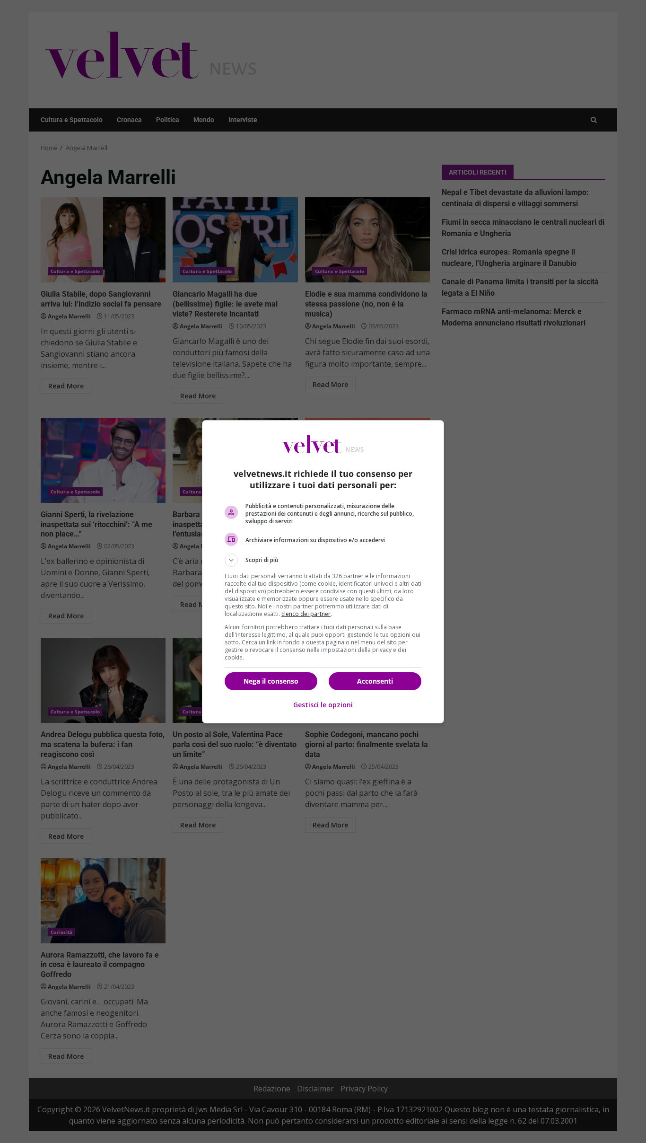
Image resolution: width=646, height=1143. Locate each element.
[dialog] (323, 571)
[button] (323, 560)
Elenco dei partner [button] (306, 614)
